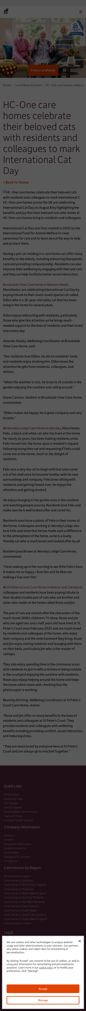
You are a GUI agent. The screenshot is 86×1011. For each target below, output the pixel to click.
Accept (43, 989)
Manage (43, 1000)
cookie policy (46, 967)
